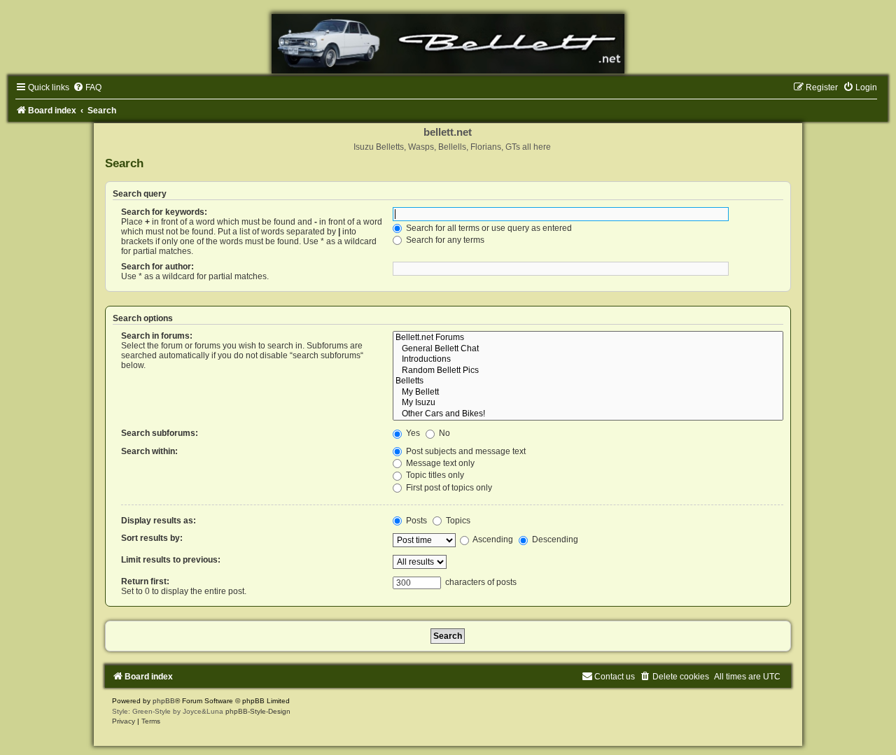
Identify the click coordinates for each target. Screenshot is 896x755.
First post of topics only (448, 488)
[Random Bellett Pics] (588, 370)
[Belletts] (588, 381)
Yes (412, 433)
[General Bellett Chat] (588, 349)
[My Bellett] (588, 392)
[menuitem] (87, 87)
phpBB (164, 701)
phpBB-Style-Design (257, 711)
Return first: (145, 581)
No (443, 433)
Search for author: (157, 266)
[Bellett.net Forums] (588, 338)
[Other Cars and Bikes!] (588, 414)
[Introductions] (588, 359)
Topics (457, 520)
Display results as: (158, 520)
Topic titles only (434, 475)
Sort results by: (152, 538)
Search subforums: (159, 433)
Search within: (149, 451)
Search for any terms (444, 240)
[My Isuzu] (588, 403)
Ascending (492, 539)
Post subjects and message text (465, 451)
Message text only (439, 463)
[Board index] (448, 43)
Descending (554, 539)
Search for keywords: (164, 212)
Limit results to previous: (170, 560)
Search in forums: (156, 336)
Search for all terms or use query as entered (488, 228)
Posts (415, 520)
